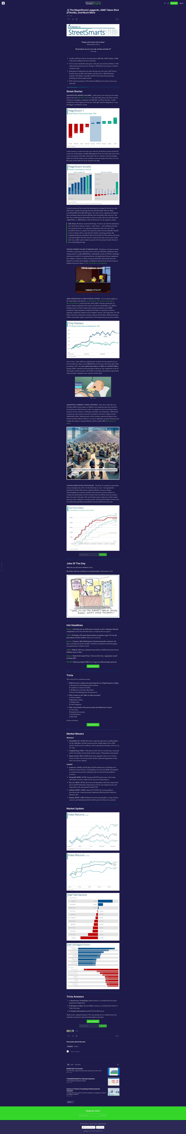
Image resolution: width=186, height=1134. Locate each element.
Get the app (100, 1127)
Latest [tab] (72, 1064)
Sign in (181, 3)
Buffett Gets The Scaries (75, 1068)
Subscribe (174, 3)
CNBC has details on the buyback (95, 263)
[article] (93, 1071)
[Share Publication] (168, 3)
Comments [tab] (70, 1046)
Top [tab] (68, 1064)
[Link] (64, 91)
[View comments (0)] (73, 19)
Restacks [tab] (76, 1046)
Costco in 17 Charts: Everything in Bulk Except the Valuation (83, 1090)
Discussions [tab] (77, 1064)
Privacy (91, 1123)
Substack (86, 1131)
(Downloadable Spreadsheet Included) (76, 1080)
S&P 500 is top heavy (84, 98)
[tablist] (73, 1046)
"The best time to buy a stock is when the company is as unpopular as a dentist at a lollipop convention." (86, 1093)
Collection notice (102, 1123)
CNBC (69, 635)
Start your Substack (89, 1127)
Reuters (69, 629)
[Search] (164, 3)
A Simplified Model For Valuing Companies (81, 1079)
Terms (95, 1123)
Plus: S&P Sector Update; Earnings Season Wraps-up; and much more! (84, 1070)
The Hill (69, 662)
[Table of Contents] (2, 567)
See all (69, 1102)
